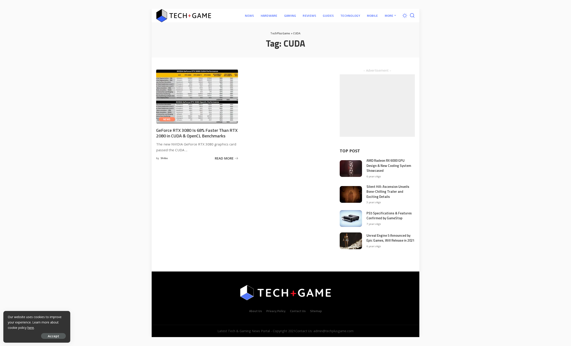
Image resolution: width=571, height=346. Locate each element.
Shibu (164, 158)
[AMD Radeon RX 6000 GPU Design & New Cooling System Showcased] (351, 168)
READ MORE (224, 158)
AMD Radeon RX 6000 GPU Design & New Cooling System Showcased (388, 165)
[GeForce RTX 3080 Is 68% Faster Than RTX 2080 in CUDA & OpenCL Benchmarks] (197, 96)
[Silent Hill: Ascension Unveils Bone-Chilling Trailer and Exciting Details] (351, 194)
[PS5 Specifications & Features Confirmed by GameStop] (351, 218)
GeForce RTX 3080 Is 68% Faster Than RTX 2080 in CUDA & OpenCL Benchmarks (197, 133)
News (167, 119)
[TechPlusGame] (183, 15)
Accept (53, 336)
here (30, 327)
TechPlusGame (280, 33)
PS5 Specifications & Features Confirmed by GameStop (389, 216)
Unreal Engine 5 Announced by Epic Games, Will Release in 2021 (390, 238)
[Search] (412, 15)
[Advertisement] (377, 105)
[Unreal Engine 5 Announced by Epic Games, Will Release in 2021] (351, 240)
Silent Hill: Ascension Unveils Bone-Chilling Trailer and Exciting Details (387, 191)
